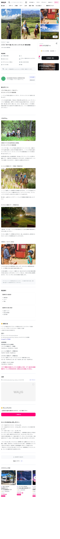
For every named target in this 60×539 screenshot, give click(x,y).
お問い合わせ (32, 80)
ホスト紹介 (32, 77)
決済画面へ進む (50, 58)
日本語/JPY (50, 2)
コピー (22, 461)
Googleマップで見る (5, 339)
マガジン (38, 2)
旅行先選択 (31, 2)
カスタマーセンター (19, 457)
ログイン (56, 2)
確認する (19, 414)
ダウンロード (43, 2)
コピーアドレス (32, 379)
